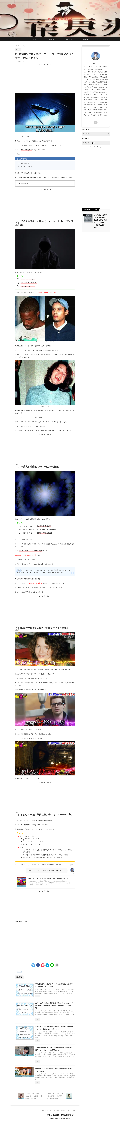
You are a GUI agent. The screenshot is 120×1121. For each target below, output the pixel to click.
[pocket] (43, 965)
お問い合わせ (68, 39)
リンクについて (75, 1110)
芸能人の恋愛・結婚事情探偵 (60, 19)
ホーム (34, 39)
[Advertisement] (45, 78)
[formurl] (96, 122)
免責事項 (85, 39)
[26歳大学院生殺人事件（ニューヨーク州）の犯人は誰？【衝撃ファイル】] (47, 965)
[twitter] (33, 965)
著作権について (65, 1110)
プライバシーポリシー (46, 1110)
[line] (52, 965)
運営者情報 (51, 39)
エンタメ (19, 972)
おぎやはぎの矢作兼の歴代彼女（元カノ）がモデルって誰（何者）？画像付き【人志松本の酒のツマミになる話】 (54, 1005)
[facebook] (38, 965)
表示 (26, 183)
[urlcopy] (57, 965)
